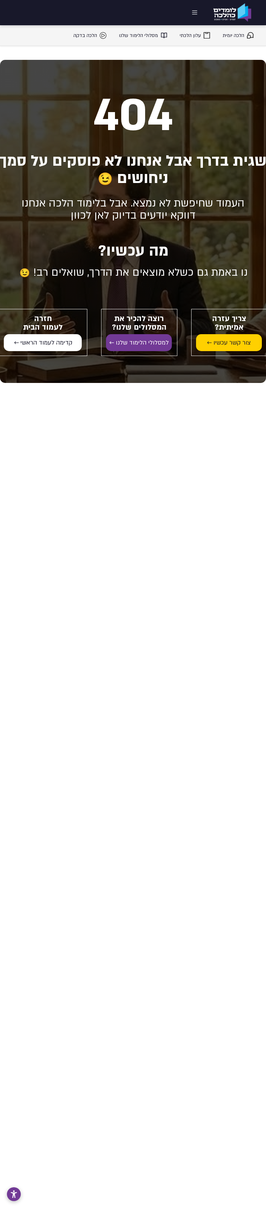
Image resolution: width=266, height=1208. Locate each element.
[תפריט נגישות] (14, 1194)
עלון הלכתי (190, 35)
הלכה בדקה (85, 35)
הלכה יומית (233, 35)
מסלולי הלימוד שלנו (138, 35)
